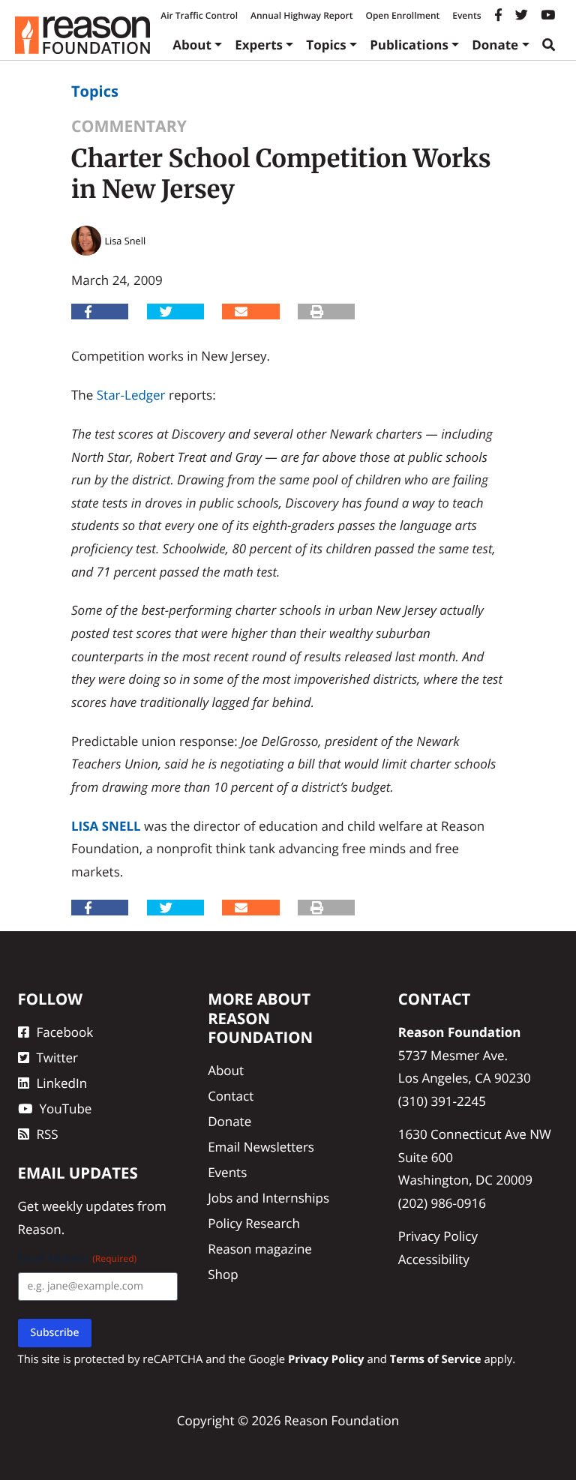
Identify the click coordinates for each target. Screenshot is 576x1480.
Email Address (77, 1258)
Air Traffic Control (199, 15)
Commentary (129, 126)
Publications (409, 44)
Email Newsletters (261, 1146)
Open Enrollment (402, 15)
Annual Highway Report (301, 15)
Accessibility (434, 1259)
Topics (326, 44)
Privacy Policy (438, 1236)
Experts (259, 44)
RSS (47, 1134)
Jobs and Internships (268, 1197)
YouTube (66, 1108)
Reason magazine (260, 1248)
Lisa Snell (106, 825)
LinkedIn (62, 1083)
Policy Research (254, 1223)
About (192, 44)
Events (466, 15)
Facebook (65, 1032)
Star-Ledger (131, 394)
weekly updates (88, 1206)
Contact (231, 1095)
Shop (223, 1274)
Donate (495, 44)
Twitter (57, 1057)
